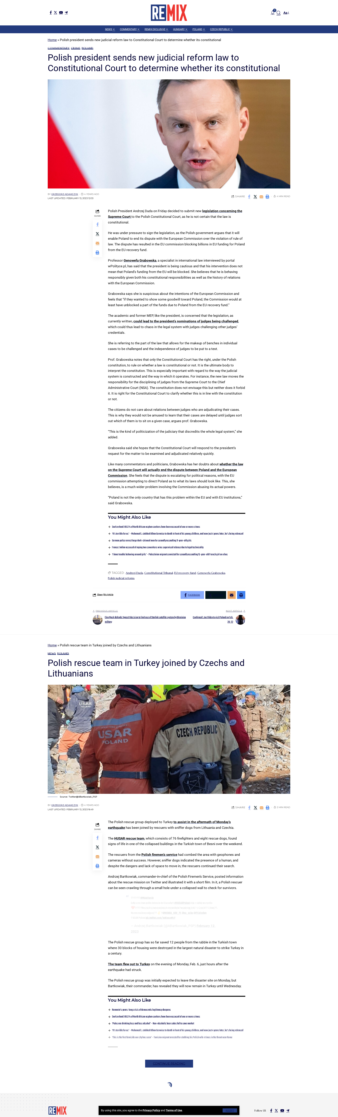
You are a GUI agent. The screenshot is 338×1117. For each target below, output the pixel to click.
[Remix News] (169, 12)
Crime (75, 48)
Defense (53, 1094)
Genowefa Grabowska (140, 260)
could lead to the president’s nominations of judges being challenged (185, 321)
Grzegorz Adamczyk (64, 194)
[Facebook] (51, 12)
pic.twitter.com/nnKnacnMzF (160, 918)
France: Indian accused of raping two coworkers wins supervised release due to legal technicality (157, 547)
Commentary (59, 48)
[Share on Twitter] (255, 196)
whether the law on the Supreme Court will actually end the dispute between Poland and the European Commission (175, 469)
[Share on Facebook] (249, 196)
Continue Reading (169, 1063)
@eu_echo (187, 913)
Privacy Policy (151, 1110)
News (52, 653)
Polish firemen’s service (159, 855)
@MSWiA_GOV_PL (171, 913)
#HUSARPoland (182, 903)
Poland (87, 48)
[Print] (267, 196)
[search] (278, 12)
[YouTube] (61, 12)
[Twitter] (55, 12)
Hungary (68, 1094)
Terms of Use (174, 1110)
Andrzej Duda (134, 573)
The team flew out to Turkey (129, 964)
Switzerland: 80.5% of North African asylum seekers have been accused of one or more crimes (156, 527)
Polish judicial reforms (121, 578)
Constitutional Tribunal (158, 573)
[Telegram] (66, 12)
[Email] (261, 196)
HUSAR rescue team (129, 838)
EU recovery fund (185, 573)
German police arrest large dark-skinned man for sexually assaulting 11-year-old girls (151, 540)
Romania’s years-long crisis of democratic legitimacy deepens (141, 1010)
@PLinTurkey (200, 913)
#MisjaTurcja (147, 898)
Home (52, 40)
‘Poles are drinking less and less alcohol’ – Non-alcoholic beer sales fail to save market (153, 1023)
